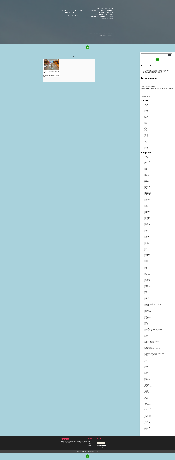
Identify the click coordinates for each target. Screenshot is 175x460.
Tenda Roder (146, 402)
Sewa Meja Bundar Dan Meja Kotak (149, 342)
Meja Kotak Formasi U (147, 274)
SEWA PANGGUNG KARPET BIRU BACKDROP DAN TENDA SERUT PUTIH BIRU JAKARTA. (156, 70)
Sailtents (145, 336)
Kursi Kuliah (146, 219)
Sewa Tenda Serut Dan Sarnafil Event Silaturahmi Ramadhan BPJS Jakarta (154, 353)
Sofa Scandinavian (146, 372)
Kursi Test (145, 237)
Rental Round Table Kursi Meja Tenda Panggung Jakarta (151, 330)
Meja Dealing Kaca (146, 261)
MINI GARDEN (146, 305)
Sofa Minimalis (146, 366)
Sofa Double (146, 361)
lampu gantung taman (147, 244)
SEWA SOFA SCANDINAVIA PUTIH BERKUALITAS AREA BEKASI (152, 72)
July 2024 (145, 128)
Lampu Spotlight (146, 247)
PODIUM (145, 322)
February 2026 (146, 111)
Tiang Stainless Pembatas (147, 415)
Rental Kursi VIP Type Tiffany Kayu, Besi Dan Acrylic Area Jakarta (153, 329)
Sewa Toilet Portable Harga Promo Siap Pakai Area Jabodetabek (149, 81)
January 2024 (146, 135)
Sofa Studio (146, 374)
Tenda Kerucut (146, 391)
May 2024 (145, 130)
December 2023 (146, 136)
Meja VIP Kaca (146, 300)
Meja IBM (145, 267)
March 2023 (146, 147)
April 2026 (145, 109)
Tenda (145, 380)
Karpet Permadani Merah (147, 193)
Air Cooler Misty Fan (147, 157)
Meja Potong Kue (146, 287)
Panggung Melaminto (147, 312)
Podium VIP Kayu (146, 324)
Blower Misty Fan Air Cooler (148, 173)
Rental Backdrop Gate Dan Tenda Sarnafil (149, 328)
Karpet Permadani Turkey (147, 194)
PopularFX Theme (95, 451)
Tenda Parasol (146, 396)
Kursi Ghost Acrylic (147, 217)
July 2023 (145, 142)
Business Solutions (146, 175)
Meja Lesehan (146, 278)
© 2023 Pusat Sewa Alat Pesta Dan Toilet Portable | (84, 451)
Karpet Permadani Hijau (147, 192)
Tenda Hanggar (146, 390)
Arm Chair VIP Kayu (147, 161)
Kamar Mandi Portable (147, 186)
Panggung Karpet (146, 310)
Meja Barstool (146, 255)
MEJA (145, 249)
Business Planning (146, 174)
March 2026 (146, 110)
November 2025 (146, 115)
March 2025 (146, 123)
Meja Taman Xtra (146, 298)
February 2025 (146, 124)
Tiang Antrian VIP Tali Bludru (148, 411)
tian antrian (145, 409)
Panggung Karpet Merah (147, 311)
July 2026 (145, 105)
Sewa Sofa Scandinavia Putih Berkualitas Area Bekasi (148, 85)
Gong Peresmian (146, 181)
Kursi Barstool (146, 205)
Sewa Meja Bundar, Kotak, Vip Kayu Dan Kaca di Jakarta (151, 343)
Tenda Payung (146, 397)
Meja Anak (145, 250)
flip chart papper (146, 179)
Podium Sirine (146, 323)
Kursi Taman (146, 235)
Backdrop (145, 162)
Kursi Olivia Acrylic (147, 224)
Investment (145, 182)
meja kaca (145, 269)
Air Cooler (145, 156)
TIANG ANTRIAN (146, 410)
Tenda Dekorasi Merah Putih (148, 386)
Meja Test (145, 299)
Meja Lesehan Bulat (147, 279)
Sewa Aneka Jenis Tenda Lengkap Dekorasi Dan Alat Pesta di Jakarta (153, 337)
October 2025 (146, 116)
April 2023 (145, 146)
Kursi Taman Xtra (146, 236)
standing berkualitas (147, 379)
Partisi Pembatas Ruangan (147, 317)
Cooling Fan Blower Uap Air (148, 176)
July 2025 (145, 118)
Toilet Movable (146, 421)
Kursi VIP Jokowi (146, 242)
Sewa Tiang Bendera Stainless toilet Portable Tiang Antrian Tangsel (150, 95)
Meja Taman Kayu (146, 297)
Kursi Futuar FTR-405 (147, 211)
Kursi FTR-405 (146, 210)
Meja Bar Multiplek (147, 254)
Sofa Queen (145, 371)
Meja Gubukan (146, 266)
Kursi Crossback (146, 206)
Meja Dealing (146, 260)
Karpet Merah (146, 188)
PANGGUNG (146, 309)
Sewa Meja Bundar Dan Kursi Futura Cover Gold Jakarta (151, 341)
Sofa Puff (145, 368)
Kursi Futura (146, 212)
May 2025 (145, 121)
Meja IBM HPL (146, 268)
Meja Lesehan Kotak (147, 280)
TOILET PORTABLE (147, 422)
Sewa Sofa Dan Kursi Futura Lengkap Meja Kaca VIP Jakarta (152, 348)
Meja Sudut (145, 292)
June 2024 (145, 129)
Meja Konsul (146, 272)
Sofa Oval (145, 367)
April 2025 (145, 122)
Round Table (146, 334)
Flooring (145, 180)
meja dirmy (145, 262)
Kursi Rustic (146, 229)
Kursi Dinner (146, 207)
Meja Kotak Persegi (147, 275)
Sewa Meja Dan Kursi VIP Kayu (148, 347)
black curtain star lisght (147, 170)
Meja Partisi (146, 285)
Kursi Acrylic (146, 198)
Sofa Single (145, 373)
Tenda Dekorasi (146, 385)
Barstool (145, 168)
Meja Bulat (145, 256)
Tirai (145, 417)
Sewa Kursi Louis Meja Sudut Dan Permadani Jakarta (151, 340)
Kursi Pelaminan (146, 225)
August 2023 (146, 141)
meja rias (145, 291)
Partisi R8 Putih (146, 318)
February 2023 (146, 148)
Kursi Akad (145, 200)
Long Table (145, 248)
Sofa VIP (145, 377)
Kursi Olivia (146, 223)
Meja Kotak (145, 273)
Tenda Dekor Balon (146, 384)
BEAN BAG (146, 169)
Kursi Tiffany (146, 238)
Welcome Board (146, 433)
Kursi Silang (146, 231)
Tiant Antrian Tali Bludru (147, 416)
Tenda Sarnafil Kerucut (147, 404)
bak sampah (145, 163)
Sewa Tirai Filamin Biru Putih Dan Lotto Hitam (150, 354)
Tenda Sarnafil (146, 403)
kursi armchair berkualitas (147, 204)
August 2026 (146, 104)
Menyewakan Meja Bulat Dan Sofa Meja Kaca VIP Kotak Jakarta (152, 304)
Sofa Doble (145, 360)
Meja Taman (146, 293)
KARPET (145, 187)
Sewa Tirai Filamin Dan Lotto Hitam (149, 355)
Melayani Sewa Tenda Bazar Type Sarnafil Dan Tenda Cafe (152, 303)
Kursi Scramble (146, 230)
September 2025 (146, 117)
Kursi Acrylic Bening (147, 199)
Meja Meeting (146, 281)
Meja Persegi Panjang (147, 286)
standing (145, 378)
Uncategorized (146, 429)
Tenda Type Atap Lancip (147, 408)
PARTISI (145, 316)
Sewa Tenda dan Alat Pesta (147, 349)
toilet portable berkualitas (147, 423)
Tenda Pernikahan (146, 398)
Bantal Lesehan (146, 167)
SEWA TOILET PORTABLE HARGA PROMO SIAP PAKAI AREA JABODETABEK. (154, 71)
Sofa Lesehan (146, 365)
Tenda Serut (146, 405)
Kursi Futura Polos (146, 213)
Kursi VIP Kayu (146, 243)
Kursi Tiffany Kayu (147, 241)
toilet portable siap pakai (147, 427)
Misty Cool (145, 306)
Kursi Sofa (145, 232)
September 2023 (146, 140)
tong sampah (146, 428)
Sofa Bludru (146, 359)
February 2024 (146, 134)
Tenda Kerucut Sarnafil (147, 392)
